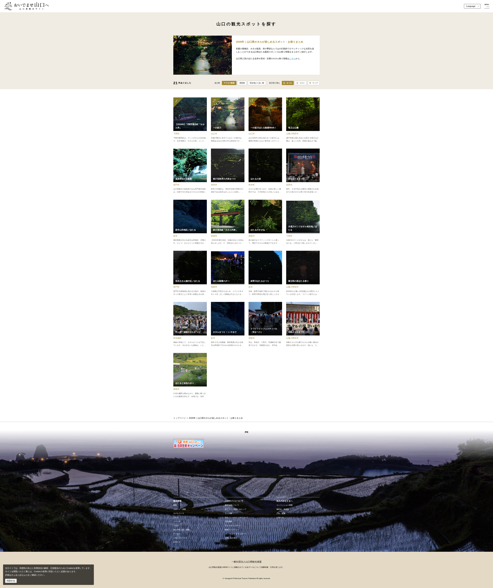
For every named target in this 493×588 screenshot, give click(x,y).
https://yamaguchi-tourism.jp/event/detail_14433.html (265, 273)
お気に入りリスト (180, 538)
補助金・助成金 (282, 509)
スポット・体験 (179, 509)
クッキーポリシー (19, 575)
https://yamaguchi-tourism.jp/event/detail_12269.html (265, 119)
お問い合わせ (230, 538)
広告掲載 (228, 521)
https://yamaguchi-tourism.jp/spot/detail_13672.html (190, 273)
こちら (292, 58)
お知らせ (177, 542)
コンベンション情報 (284, 505)
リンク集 (228, 513)
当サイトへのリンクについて (236, 517)
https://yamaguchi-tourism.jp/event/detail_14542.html (227, 171)
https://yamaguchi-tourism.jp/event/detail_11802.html (190, 324)
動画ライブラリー (232, 530)
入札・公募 (280, 513)
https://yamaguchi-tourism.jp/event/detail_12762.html (303, 273)
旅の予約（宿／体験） (182, 530)
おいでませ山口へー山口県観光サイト (21, 4)
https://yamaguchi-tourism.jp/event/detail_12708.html (303, 324)
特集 (175, 505)
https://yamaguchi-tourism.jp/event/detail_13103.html (265, 324)
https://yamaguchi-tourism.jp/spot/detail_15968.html (265, 171)
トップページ (179, 418)
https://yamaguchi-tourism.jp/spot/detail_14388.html (190, 222)
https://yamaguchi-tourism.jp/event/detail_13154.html (227, 273)
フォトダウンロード (233, 526)
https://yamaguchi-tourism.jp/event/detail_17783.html (190, 375)
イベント (177, 521)
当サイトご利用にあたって (235, 509)
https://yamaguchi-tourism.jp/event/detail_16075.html (227, 324)
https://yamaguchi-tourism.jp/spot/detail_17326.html (227, 119)
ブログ (176, 526)
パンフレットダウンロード (235, 534)
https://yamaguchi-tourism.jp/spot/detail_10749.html (303, 222)
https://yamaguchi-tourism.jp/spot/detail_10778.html (190, 119)
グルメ (176, 517)
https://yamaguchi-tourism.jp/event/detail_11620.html (303, 171)
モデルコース (178, 513)
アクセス (177, 534)
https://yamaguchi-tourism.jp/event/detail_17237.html (265, 222)
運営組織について (232, 505)
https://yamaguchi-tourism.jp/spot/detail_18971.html (190, 171)
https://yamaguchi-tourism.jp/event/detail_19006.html (227, 222)
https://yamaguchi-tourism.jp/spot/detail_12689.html (303, 119)
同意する (11, 581)
